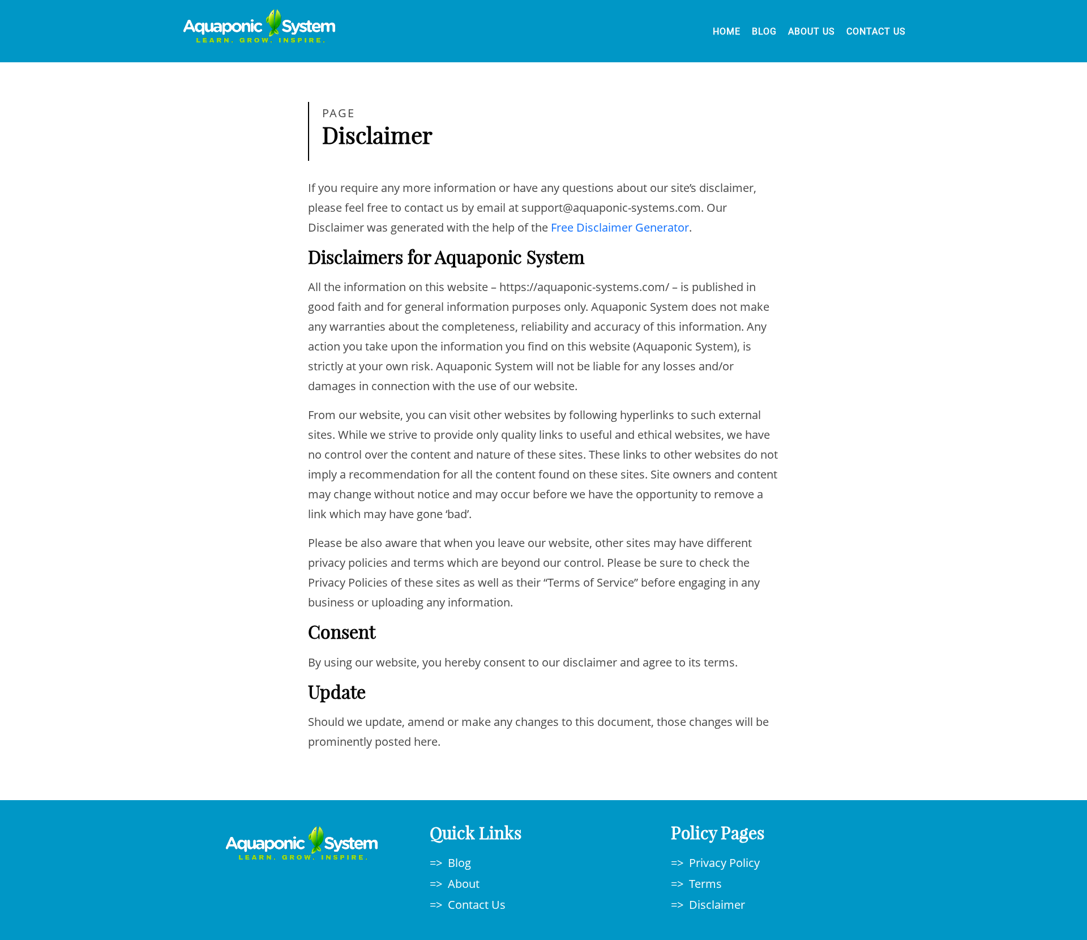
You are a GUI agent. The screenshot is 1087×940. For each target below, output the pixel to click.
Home (727, 31)
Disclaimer (717, 904)
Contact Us (876, 31)
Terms (705, 883)
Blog (764, 31)
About (464, 883)
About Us (811, 31)
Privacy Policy (724, 862)
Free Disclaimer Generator (620, 227)
